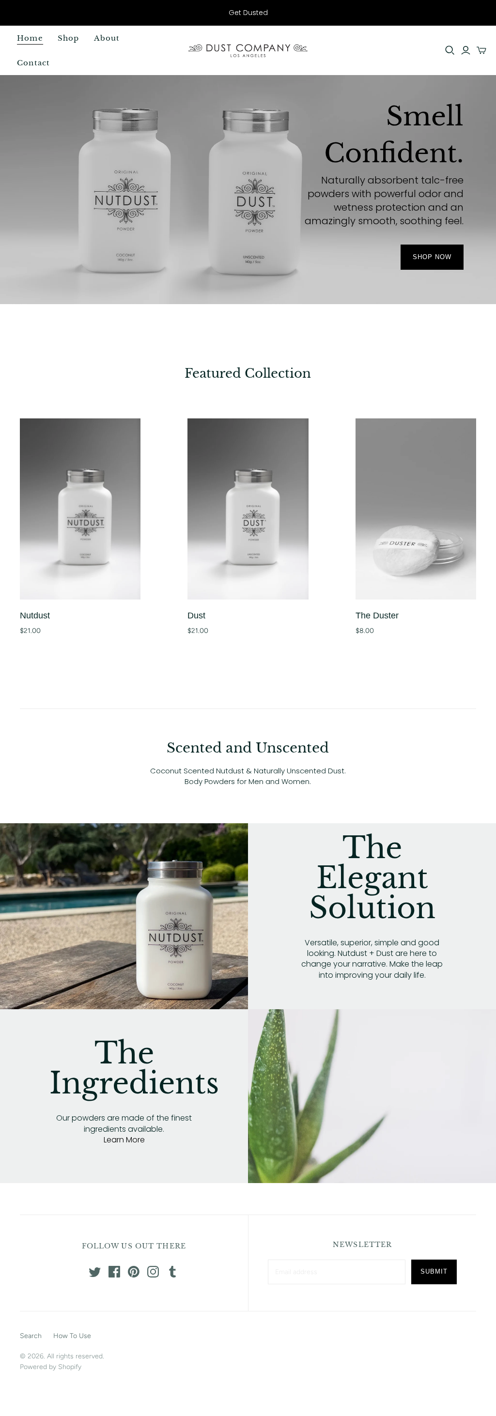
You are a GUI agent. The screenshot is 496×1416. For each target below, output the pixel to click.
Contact (33, 62)
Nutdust (35, 615)
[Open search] (450, 50)
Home (30, 38)
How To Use (72, 1336)
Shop (68, 38)
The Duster (377, 615)
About (107, 38)
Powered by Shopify (50, 1367)
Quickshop (48, 589)
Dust (196, 615)
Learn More (124, 1139)
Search (31, 1336)
